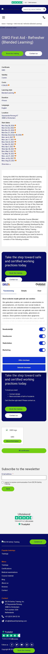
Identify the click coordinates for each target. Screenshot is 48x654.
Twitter (17, 645)
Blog (3, 580)
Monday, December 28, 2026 (12, 135)
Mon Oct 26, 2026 (8, 128)
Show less (5, 164)
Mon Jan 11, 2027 (8, 140)
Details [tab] (24, 291)
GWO (3, 70)
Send (8, 489)
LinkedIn (32, 645)
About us (5, 583)
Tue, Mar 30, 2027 (8, 144)
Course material (7, 576)
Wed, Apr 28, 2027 (8, 149)
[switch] (42, 336)
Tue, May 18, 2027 (8, 154)
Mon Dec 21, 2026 (8, 132)
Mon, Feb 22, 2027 (8, 142)
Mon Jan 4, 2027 (7, 137)
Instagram (27, 645)
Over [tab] (39, 291)
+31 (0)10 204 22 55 (12, 617)
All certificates (24, 451)
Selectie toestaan (24, 367)
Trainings (10, 24)
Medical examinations (10, 572)
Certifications (6, 569)
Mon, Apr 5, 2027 (8, 147)
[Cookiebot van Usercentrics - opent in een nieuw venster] (35, 284)
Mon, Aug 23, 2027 (8, 161)
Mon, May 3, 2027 (8, 151)
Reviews (5, 587)
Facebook (12, 645)
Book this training (12, 54)
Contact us (33, 54)
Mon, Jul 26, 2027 (8, 158)
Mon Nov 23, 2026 (8, 130)
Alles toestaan (24, 360)
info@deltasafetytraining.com (16, 621)
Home (3, 24)
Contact (5, 590)
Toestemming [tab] (8, 291)
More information (12, 441)
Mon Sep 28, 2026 (8, 125)
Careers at (38, 542)
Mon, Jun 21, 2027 (8, 156)
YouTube (22, 645)
